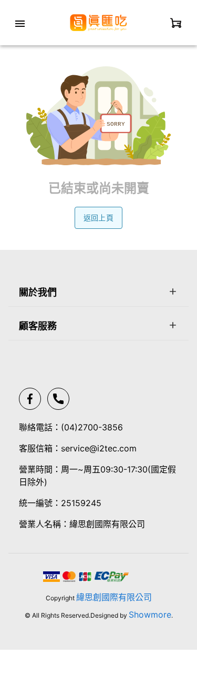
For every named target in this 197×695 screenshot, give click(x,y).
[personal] (176, 23)
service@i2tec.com (99, 448)
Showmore (150, 614)
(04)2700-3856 (92, 427)
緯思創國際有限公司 (114, 597)
